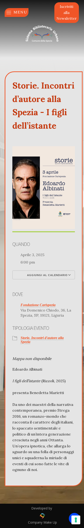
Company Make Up (42, 522)
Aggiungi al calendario (47, 275)
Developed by (42, 508)
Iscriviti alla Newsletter (66, 12)
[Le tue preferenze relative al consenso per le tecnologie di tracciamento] (75, 519)
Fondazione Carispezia (38, 305)
